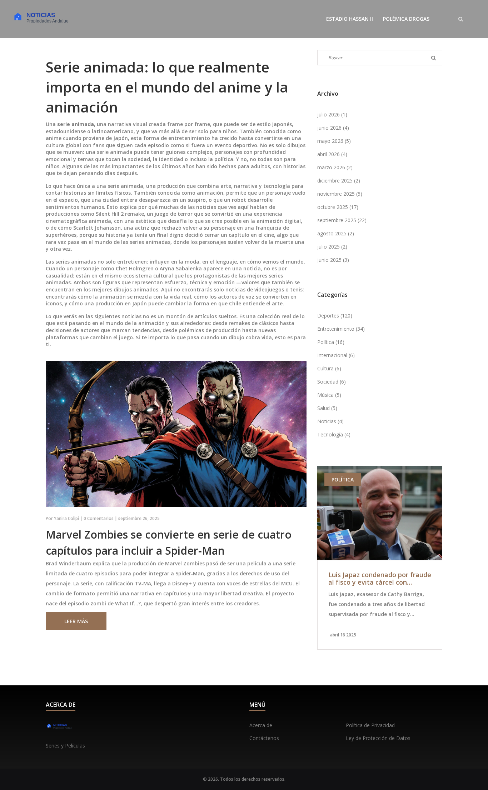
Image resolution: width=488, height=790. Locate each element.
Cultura (329, 368)
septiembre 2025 (342, 220)
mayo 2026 (334, 141)
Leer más (76, 621)
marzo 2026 (335, 167)
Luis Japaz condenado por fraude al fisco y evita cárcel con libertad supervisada (379, 578)
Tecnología (333, 434)
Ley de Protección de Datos (378, 738)
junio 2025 (333, 259)
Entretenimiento (341, 328)
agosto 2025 (335, 233)
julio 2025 (332, 246)
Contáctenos (264, 738)
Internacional (336, 355)
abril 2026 (332, 154)
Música (329, 394)
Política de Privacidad (370, 725)
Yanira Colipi (66, 518)
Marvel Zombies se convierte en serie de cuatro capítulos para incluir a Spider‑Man (169, 542)
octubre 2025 (337, 207)
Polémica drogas (406, 18)
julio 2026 (332, 114)
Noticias (330, 421)
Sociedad (331, 381)
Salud (327, 408)
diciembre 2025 (338, 180)
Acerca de (260, 725)
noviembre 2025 (339, 193)
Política (330, 342)
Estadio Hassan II (349, 18)
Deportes (334, 315)
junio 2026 (333, 127)
